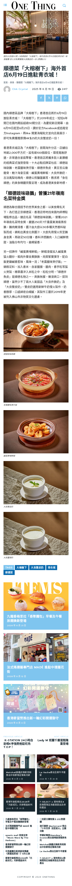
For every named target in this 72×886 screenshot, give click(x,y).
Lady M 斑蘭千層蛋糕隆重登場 (53, 742)
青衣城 (52, 567)
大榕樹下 (22, 567)
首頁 (5, 82)
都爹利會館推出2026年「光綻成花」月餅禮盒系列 (19, 803)
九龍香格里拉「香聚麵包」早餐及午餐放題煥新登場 (34, 618)
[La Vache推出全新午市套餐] (53, 761)
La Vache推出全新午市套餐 (52, 774)
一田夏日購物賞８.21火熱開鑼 (52, 820)
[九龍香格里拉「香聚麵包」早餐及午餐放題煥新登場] (36, 596)
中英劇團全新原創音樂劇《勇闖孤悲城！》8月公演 (17, 852)
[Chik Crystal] (7, 89)
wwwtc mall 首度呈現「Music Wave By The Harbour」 (16, 838)
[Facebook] (40, 98)
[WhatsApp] (65, 98)
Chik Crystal (20, 89)
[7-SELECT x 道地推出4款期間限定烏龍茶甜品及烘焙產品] (53, 791)
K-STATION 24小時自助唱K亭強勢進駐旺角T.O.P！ (18, 743)
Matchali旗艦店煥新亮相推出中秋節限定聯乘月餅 (18, 774)
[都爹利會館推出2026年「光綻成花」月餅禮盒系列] (19, 791)
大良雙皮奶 (37, 567)
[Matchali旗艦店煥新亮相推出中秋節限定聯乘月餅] (19, 761)
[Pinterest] (56, 98)
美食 (12, 82)
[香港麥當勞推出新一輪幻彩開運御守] (36, 698)
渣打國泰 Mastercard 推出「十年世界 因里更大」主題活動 (53, 828)
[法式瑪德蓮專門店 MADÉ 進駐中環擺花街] (36, 647)
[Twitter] (48, 98)
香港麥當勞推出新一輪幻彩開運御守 (33, 718)
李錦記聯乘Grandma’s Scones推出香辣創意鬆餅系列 (53, 838)
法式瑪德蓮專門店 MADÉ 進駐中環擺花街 (35, 669)
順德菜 (9, 572)
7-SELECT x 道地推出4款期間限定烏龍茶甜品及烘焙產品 (52, 804)
